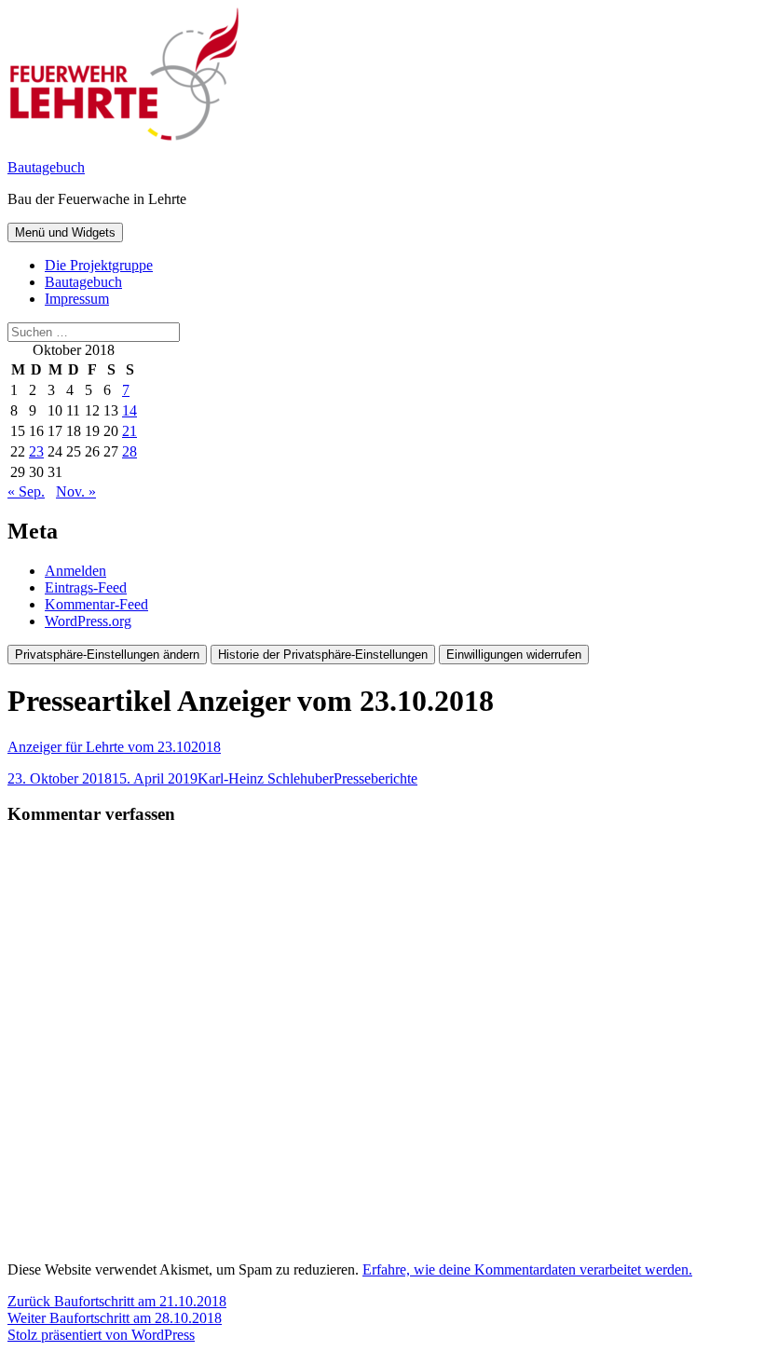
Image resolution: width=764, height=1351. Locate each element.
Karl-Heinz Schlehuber (266, 778)
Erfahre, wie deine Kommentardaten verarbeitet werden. (527, 1269)
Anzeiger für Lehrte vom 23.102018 (114, 747)
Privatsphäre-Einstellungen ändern (107, 655)
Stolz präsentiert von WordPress (101, 1335)
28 (129, 451)
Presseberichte (375, 778)
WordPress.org (88, 621)
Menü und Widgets (65, 232)
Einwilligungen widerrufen (513, 655)
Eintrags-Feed (86, 587)
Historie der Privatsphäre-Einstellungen (323, 655)
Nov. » (76, 491)
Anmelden (75, 571)
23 (36, 451)
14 (129, 410)
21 (129, 431)
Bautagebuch (46, 167)
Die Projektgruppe (99, 265)
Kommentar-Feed (96, 604)
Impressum (77, 299)
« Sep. (26, 491)
